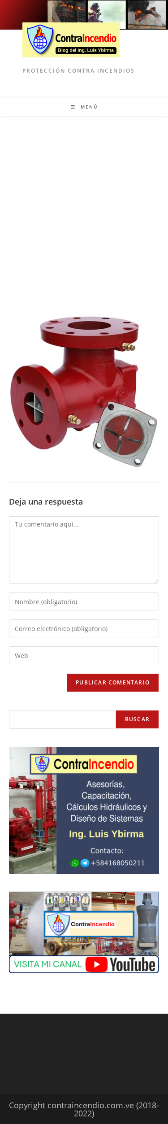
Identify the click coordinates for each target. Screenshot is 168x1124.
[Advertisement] (84, 204)
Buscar (137, 719)
